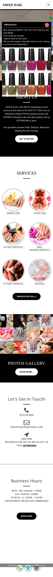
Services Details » (26, 296)
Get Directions (29, 446)
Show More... (27, 371)
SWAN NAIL (13, 5)
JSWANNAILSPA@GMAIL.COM (26, 427)
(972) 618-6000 (26, 415)
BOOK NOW (26, 516)
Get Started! (26, 138)
